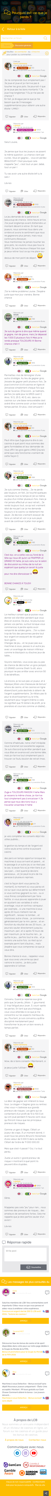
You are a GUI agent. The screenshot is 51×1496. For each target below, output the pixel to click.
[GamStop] (43, 1472)
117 (47, 1292)
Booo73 (16, 726)
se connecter (21, 52)
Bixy (14, 1372)
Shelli (15, 315)
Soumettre (36, 1267)
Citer (26, 117)
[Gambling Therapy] (28, 1472)
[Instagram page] (25, 1453)
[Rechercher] (46, 38)
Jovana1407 (18, 1331)
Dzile (15, 1291)
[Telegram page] (17, 1453)
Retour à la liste (16, 29)
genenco (17, 1084)
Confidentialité (39, 1482)
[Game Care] (12, 1464)
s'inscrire (36, 52)
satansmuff (18, 473)
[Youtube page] (33, 1453)
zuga (15, 598)
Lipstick (16, 125)
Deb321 (16, 275)
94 (47, 1332)
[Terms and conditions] (34, 1465)
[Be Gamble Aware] (10, 1472)
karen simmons (20, 63)
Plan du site (40, 1485)
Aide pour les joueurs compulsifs (20, 1485)
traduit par (36, 76)
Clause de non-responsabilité (18, 1482)
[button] (46, 1311)
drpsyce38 (18, 358)
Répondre (41, 116)
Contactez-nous (37, 1440)
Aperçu (23, 1321)
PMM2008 (18, 200)
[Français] (28, 76)
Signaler (12, 117)
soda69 (16, 819)
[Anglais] (20, 76)
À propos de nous (14, 1440)
